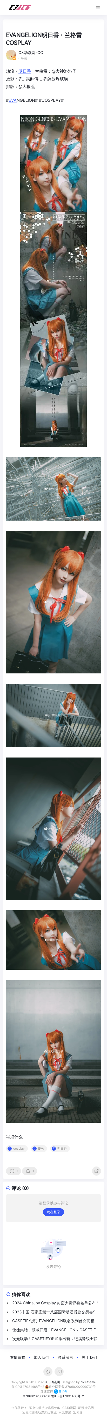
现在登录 (53, 1212)
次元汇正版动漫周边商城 (39, 1412)
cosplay (19, 1148)
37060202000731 (36, 1396)
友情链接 (17, 1357)
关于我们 (89, 1357)
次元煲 (78, 1412)
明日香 (24, 71)
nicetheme (88, 1382)
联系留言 (65, 1357)
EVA (13, 100)
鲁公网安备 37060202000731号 (72, 1387)
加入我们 (41, 1357)
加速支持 (47, 1391)
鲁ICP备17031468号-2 (27, 1387)
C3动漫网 (53, 1382)
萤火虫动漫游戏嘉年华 (44, 1408)
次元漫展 (65, 1412)
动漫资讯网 (86, 1408)
